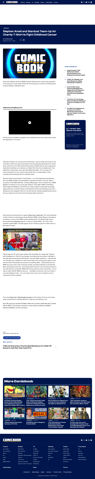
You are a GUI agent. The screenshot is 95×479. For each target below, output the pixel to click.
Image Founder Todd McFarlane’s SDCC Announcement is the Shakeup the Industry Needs (76, 73)
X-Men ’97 (35, 455)
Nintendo (50, 453)
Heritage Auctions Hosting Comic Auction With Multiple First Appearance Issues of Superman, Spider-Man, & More (14, 403)
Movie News (21, 449)
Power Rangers (81, 457)
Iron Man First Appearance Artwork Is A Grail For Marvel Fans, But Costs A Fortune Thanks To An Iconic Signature (76, 111)
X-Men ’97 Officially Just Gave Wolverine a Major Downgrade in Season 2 (75, 81)
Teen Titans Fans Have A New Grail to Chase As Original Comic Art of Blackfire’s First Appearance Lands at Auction (35, 403)
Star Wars (80, 453)
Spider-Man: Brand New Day (24, 455)
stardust (8, 333)
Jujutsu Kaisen (66, 455)
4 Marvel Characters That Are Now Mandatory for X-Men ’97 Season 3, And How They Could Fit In (27, 347)
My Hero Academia (67, 459)
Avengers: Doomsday (23, 461)
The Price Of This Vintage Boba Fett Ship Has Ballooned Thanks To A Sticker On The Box (76, 102)
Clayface (20, 457)
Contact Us (26, 472)
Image (4, 457)
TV (32, 2)
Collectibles (49, 2)
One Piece (65, 461)
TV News (35, 449)
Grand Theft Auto (82, 459)
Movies (28, 2)
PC (49, 459)
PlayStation (50, 457)
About (42, 472)
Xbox (49, 455)
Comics (23, 2)
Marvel (4, 453)
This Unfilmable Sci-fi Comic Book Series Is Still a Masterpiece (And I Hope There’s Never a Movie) (57, 425)
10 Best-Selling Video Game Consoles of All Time (13, 423)
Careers (49, 472)
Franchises (82, 446)
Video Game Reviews (53, 451)
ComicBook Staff (8, 39)
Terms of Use (75, 145)
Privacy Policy (75, 146)
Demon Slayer (66, 453)
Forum (56, 2)
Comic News (6, 449)
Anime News (66, 449)
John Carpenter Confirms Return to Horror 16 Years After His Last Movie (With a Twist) (80, 402)
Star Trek (80, 455)
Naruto (64, 457)
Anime (42, 2)
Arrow (4, 333)
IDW (4, 459)
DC (3, 455)
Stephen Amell (13, 333)
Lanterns (35, 459)
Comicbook (6, 28)
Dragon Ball (66, 451)
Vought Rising (36, 461)
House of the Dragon (38, 457)
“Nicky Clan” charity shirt (35, 215)
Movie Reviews (21, 451)
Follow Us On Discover (11, 337)
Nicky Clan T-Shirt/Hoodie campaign (21, 297)
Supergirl (20, 453)
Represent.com (19, 221)
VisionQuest (36, 463)
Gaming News (51, 449)
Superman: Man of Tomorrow (25, 463)
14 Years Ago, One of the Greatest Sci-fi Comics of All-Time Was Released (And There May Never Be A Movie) (80, 425)
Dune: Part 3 (21, 459)
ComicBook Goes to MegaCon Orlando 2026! (35, 423)
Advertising (35, 472)
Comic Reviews (6, 451)
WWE (17, 333)
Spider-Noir (35, 453)
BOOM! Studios (6, 461)
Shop (34, 467)
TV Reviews (36, 451)
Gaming (37, 2)
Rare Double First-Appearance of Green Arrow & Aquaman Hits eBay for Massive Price (58, 402)
